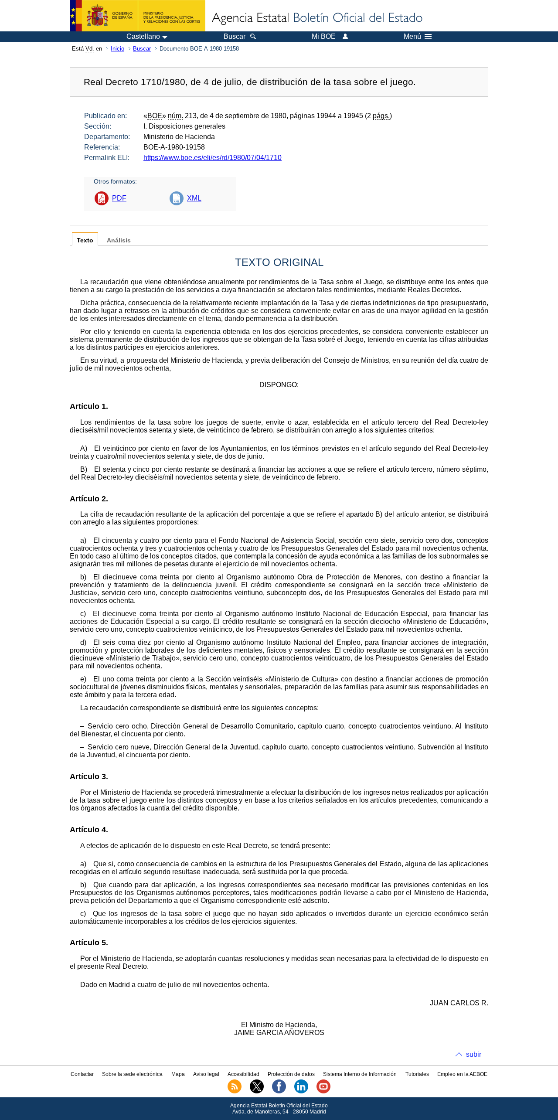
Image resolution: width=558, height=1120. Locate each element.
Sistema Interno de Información (360, 1074)
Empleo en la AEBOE (462, 1074)
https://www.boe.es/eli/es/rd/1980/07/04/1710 (212, 157)
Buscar (142, 48)
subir (473, 1054)
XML (194, 198)
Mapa (178, 1074)
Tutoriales (417, 1074)
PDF (119, 198)
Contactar (82, 1074)
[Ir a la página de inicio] (316, 18)
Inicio (117, 48)
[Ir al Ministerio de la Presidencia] (137, 15)
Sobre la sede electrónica (132, 1074)
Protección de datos (291, 1074)
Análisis (119, 240)
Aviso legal (206, 1074)
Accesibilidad (243, 1074)
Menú (412, 36)
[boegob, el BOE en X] (257, 1092)
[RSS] (235, 1092)
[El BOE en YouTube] (323, 1092)
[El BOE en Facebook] (279, 1092)
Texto (85, 240)
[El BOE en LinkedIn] (301, 1092)
